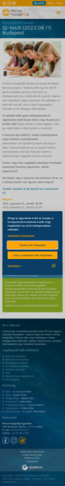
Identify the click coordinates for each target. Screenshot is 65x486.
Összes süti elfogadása (33, 245)
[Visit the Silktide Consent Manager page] (53, 265)
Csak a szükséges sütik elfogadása (32, 255)
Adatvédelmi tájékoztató (21, 235)
